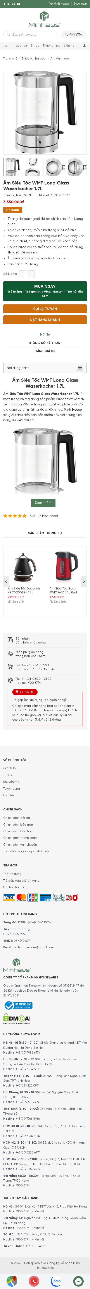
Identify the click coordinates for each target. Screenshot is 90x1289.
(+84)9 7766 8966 (39, 922)
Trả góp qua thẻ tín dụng (21, 880)
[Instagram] (8, 4)
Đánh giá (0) (45, 351)
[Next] (75, 109)
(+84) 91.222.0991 (27, 1085)
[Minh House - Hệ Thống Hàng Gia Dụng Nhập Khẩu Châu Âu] (45, 18)
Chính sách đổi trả (16, 818)
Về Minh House (59, 3)
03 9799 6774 (22, 941)
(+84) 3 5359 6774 (28, 1169)
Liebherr (21, 45)
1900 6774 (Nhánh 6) (29, 1211)
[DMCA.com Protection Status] (16, 1018)
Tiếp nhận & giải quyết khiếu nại (26, 851)
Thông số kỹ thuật (45, 343)
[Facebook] (4, 4)
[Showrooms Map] (12, 1281)
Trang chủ (10, 58)
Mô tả (45, 334)
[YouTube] (18, 4)
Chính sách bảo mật (18, 824)
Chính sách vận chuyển (20, 844)
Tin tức (8, 775)
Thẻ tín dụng (12, 874)
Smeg (35, 45)
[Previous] (10, 109)
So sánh (12, 210)
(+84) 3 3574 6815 (28, 1069)
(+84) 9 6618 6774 (28, 1102)
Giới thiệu (10, 768)
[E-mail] (13, 4)
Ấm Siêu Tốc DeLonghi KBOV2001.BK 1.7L (24, 590)
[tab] (45, 335)
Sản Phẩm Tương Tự (45, 533)
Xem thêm (43, 503)
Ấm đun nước (60, 58)
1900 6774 (23, 1185)
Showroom (80, 3)
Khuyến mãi (11, 782)
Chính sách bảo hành (18, 831)
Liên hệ (69, 45)
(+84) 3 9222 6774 (28, 1152)
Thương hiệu (52, 45)
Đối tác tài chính (15, 887)
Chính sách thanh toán (20, 838)
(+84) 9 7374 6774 (27, 1136)
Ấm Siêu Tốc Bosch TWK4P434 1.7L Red (63, 590)
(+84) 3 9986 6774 (28, 1052)
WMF (28, 195)
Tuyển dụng (11, 788)
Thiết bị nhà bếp (34, 58)
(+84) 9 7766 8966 (28, 1119)
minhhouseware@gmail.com (33, 947)
